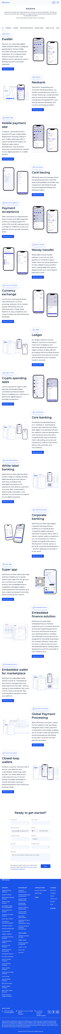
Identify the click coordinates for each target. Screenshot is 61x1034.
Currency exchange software (8, 972)
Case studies (22, 933)
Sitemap (53, 908)
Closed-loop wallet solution (7, 915)
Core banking (6, 931)
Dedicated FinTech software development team (24, 922)
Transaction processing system (7, 922)
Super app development (22, 916)
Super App (21, 950)
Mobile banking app (8, 928)
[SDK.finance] (6, 2)
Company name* (15, 835)
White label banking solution (8, 898)
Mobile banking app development (24, 895)
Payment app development (22, 899)
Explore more (7, 69)
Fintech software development (23, 908)
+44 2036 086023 (9, 1012)
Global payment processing (6, 950)
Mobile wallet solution (6, 902)
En (54, 2)
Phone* (33, 827)
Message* (13, 851)
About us (53, 890)
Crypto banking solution (6, 941)
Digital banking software (6, 891)
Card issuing (5, 976)
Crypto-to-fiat (22, 947)
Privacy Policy (32, 867)
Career (52, 896)
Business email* (15, 827)
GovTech (21, 952)
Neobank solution (7, 925)
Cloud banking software (6, 964)
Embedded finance (7, 954)
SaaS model (38, 893)
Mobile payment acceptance (23, 943)
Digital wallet (22, 940)
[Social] (49, 1011)
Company (53, 887)
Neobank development (22, 891)
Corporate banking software (7, 937)
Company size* (35, 843)
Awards (52, 901)
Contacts (53, 893)
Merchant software (7, 956)
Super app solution (7, 918)
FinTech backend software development (23, 927)
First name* (14, 819)
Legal (36, 897)
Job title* (13, 843)
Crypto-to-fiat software (6, 946)
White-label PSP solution (7, 911)
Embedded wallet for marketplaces (7, 906)
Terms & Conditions (19, 869)
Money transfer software (6, 960)
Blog (51, 904)
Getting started (40, 887)
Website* (33, 835)
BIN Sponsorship (7, 983)
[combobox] (35, 831)
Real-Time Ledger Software (7, 991)
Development (22, 887)
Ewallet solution (7, 894)
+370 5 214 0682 (8, 1011)
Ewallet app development (22, 904)
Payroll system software (6, 979)
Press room (53, 898)
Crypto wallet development (22, 912)
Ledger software (7, 934)
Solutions (5, 887)
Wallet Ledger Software (6, 986)
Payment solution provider (23, 936)
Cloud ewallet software (6, 968)
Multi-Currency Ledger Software (7, 995)
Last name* (34, 819)
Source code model (40, 890)
